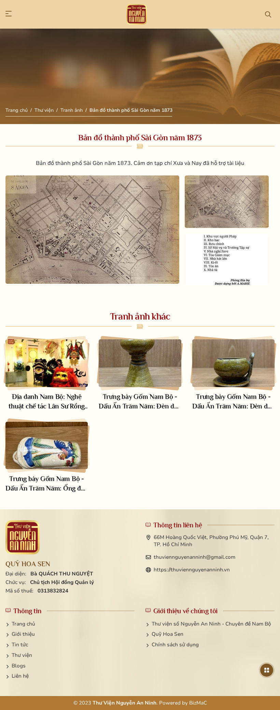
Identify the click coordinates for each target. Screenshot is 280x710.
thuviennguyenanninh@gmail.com (194, 557)
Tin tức (20, 644)
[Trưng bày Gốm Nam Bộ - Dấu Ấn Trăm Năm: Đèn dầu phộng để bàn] (140, 375)
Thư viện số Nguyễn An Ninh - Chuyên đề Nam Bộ (211, 623)
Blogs (19, 665)
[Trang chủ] (136, 14)
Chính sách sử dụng (175, 644)
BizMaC (198, 702)
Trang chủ (16, 110)
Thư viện (44, 110)
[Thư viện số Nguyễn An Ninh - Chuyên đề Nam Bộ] (22, 537)
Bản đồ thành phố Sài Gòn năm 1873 (130, 110)
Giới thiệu (23, 634)
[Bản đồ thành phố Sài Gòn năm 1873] (92, 229)
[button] (11, 14)
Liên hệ (20, 676)
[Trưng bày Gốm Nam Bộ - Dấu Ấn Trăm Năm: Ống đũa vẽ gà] (46, 457)
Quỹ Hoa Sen (167, 634)
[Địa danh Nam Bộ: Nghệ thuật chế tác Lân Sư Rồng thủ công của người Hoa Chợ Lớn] (46, 375)
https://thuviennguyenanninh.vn (192, 569)
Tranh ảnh (71, 110)
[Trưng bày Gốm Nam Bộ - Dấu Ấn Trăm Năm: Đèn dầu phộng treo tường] (233, 375)
